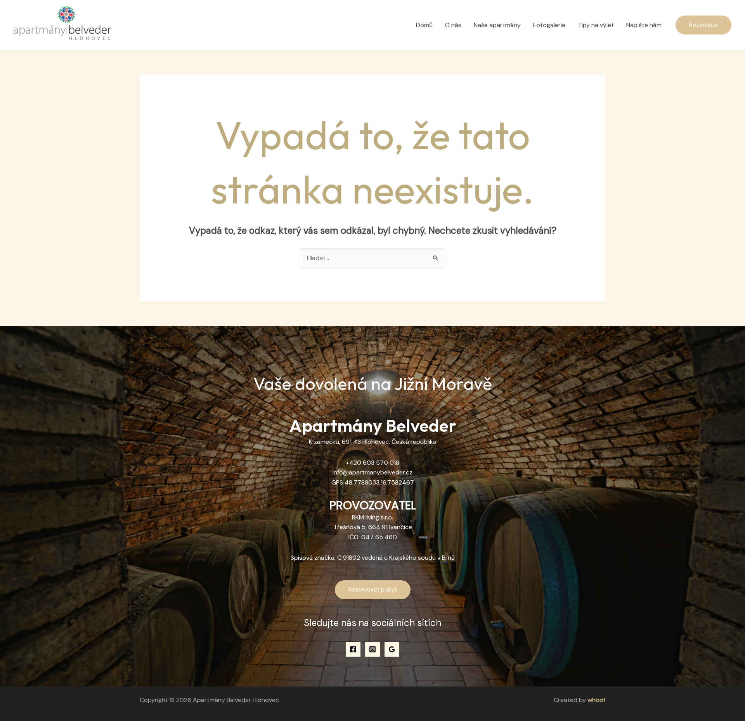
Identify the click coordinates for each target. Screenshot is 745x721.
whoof (596, 700)
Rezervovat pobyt (372, 589)
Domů (424, 25)
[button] (703, 25)
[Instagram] (372, 649)
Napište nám (644, 25)
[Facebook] (353, 649)
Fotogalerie (549, 25)
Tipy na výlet (596, 25)
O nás (453, 25)
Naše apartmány (497, 25)
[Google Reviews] (392, 649)
